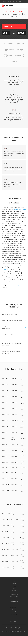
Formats (14, 586)
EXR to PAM (14, 484)
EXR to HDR (5, 378)
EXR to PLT (5, 432)
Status (14, 590)
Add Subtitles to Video (12, 1)
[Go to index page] (7, 5)
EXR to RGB (5, 420)
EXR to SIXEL (14, 444)
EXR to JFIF (23, 438)
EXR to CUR (14, 426)
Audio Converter (14, 596)
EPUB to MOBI (6, 514)
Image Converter (14, 601)
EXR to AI (4, 402)
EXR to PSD (14, 390)
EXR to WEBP (5, 414)
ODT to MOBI (5, 537)
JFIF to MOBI (5, 567)
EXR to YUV (5, 426)
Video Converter (14, 594)
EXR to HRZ (5, 472)
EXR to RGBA (14, 420)
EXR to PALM (5, 484)
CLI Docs (14, 611)
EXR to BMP (14, 396)
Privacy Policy (18, 628)
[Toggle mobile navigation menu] (25, 5)
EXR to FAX (5, 467)
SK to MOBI (5, 555)
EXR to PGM (14, 462)
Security (14, 583)
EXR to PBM (5, 462)
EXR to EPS (5, 408)
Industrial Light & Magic (19, 209)
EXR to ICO (4, 438)
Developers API (14, 607)
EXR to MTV (5, 478)
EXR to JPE (4, 456)
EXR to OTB (14, 478)
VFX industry (7, 270)
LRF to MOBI (14, 549)
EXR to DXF (14, 408)
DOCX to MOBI (6, 520)
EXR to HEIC (14, 414)
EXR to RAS (14, 450)
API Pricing (14, 614)
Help (14, 588)
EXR (11, 202)
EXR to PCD (5, 450)
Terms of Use (9, 628)
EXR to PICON (5, 490)
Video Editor (4, 1)
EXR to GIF (14, 402)
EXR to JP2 (14, 456)
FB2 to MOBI (14, 520)
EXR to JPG (14, 378)
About (14, 581)
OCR (14, 603)
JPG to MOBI (5, 531)
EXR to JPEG (5, 384)
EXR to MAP (14, 432)
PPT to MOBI (5, 543)
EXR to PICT (14, 490)
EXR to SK (4, 444)
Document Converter (14, 599)
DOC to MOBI (5, 525)
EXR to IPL (14, 472)
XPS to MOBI (14, 555)
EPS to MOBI (14, 561)
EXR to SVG (5, 396)
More (20, 1)
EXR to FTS (14, 467)
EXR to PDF (14, 384)
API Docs (14, 609)
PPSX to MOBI (5, 561)
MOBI (16, 202)
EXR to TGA (5, 390)
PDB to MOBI (5, 549)
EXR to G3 (23, 467)
